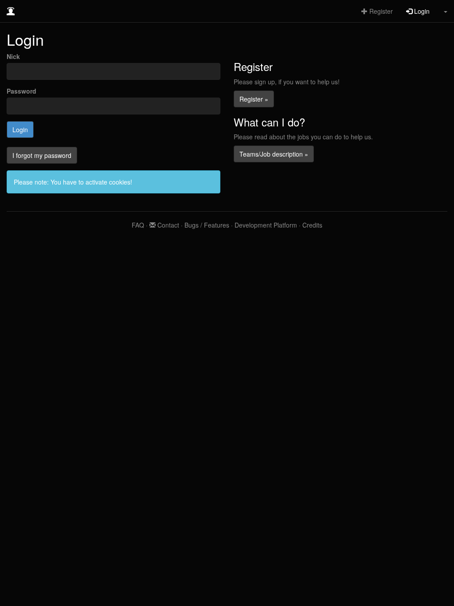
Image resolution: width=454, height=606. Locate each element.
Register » (253, 98)
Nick (13, 56)
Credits (312, 224)
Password (21, 91)
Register (380, 11)
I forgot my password (41, 155)
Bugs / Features (206, 224)
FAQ (138, 224)
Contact (167, 224)
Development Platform (266, 224)
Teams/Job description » (273, 154)
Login (421, 11)
